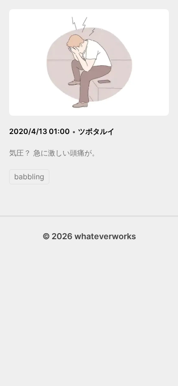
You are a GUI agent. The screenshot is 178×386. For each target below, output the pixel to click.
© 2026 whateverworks (89, 236)
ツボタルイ (96, 131)
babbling (29, 176)
